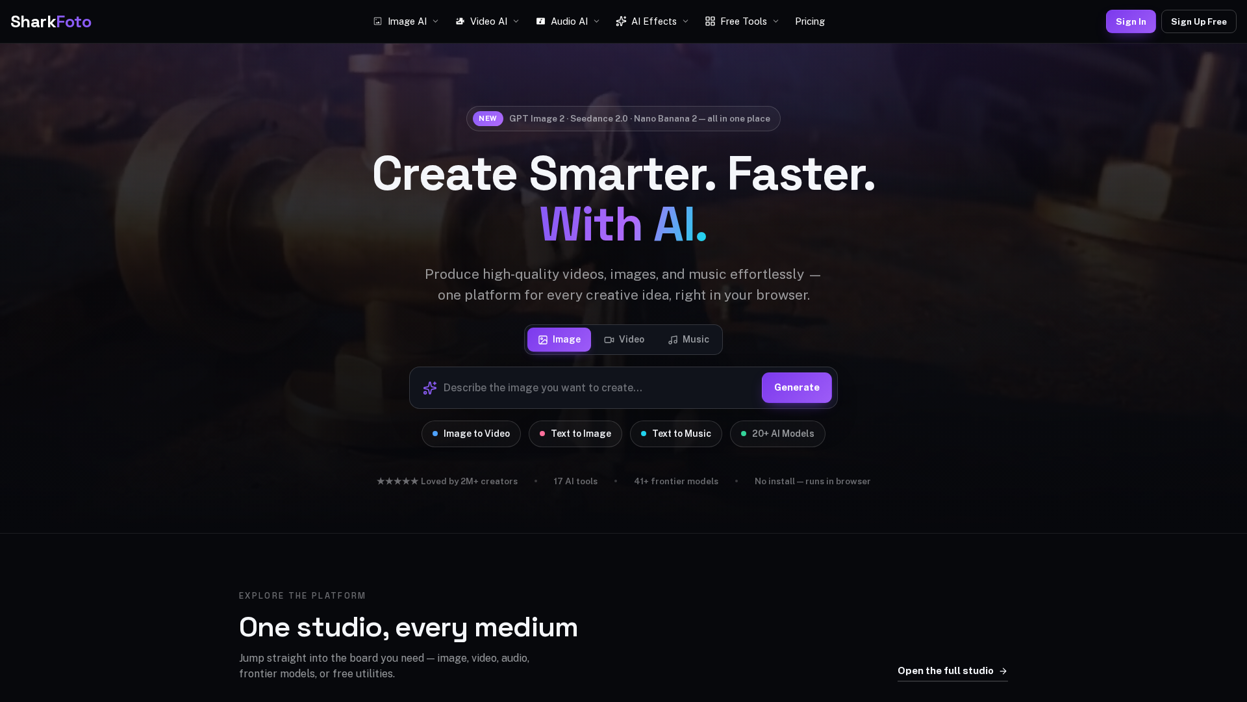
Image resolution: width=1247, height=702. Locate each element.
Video (631, 339)
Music (696, 339)
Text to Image (581, 433)
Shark (50, 21)
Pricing (810, 21)
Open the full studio (946, 670)
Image (567, 339)
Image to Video (477, 433)
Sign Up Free (1199, 21)
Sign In (1131, 21)
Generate (797, 387)
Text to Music (681, 433)
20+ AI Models (783, 433)
